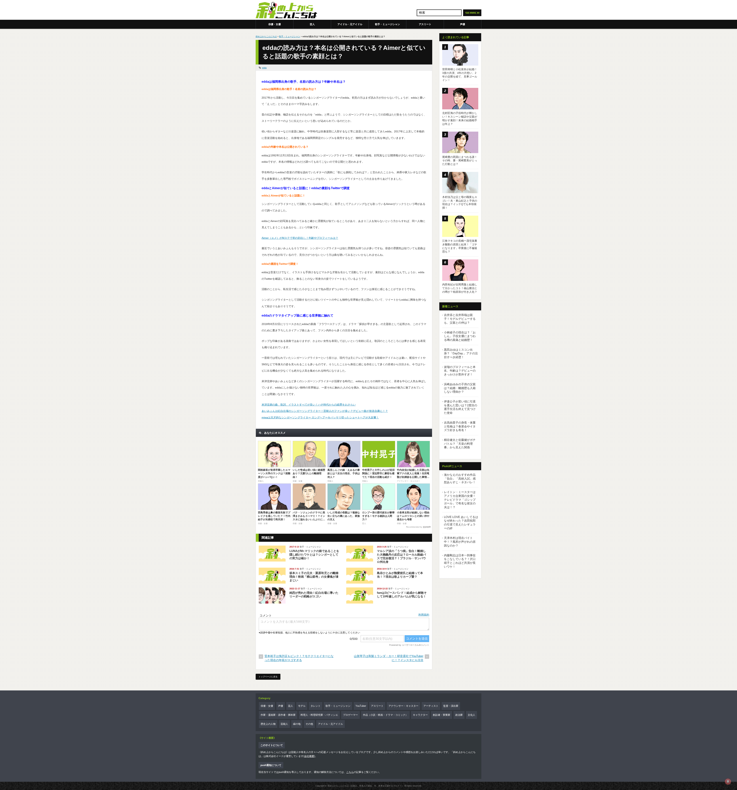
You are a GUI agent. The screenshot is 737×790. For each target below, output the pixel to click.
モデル (302, 705)
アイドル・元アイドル (349, 24)
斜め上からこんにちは (266, 36)
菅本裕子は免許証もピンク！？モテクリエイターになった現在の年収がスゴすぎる (299, 658)
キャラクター (420, 714)
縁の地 (297, 723)
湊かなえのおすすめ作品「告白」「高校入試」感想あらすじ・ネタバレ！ (460, 478)
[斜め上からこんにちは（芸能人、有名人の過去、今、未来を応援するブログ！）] (286, 10)
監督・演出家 (450, 705)
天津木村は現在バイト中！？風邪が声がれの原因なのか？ (460, 541)
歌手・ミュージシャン (387, 24)
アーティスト (430, 705)
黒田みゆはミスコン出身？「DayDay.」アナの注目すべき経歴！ (461, 353)
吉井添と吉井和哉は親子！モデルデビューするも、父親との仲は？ (460, 318)
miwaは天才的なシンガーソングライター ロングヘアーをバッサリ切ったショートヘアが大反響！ (320, 417)
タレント (316, 705)
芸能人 (284, 723)
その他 (309, 723)
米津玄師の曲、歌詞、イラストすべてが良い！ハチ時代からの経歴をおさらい (309, 404)
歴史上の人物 (268, 723)
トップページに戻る (268, 676)
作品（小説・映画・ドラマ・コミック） (385, 714)
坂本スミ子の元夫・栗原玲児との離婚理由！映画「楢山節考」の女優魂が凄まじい (313, 576)
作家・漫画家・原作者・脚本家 (278, 714)
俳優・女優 (274, 24)
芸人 (312, 24)
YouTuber (360, 705)
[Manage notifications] (728, 781)
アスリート (425, 24)
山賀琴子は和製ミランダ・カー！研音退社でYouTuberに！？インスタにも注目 (388, 658)
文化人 (471, 714)
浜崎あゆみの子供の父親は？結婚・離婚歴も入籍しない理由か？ (460, 388)
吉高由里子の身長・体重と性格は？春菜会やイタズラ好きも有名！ (460, 426)
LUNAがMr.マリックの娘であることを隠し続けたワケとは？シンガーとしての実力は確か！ (314, 554)
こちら (350, 772)
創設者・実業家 (441, 714)
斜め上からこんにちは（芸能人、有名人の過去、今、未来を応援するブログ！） (366, 786)
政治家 (459, 714)
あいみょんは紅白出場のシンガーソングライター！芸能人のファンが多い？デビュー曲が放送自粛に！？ (325, 410)
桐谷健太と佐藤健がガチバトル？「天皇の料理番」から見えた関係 (460, 443)
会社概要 (309, 756)
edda (264, 68)
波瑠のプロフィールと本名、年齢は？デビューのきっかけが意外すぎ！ (460, 370)
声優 (462, 24)
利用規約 (423, 614)
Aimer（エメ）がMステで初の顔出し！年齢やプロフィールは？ (300, 237)
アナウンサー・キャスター (403, 705)
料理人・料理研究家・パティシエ (319, 714)
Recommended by (414, 527)
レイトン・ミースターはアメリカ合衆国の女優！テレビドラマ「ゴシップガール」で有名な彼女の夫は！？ (460, 499)
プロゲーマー (350, 714)
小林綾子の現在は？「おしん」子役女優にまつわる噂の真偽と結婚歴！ (460, 336)
